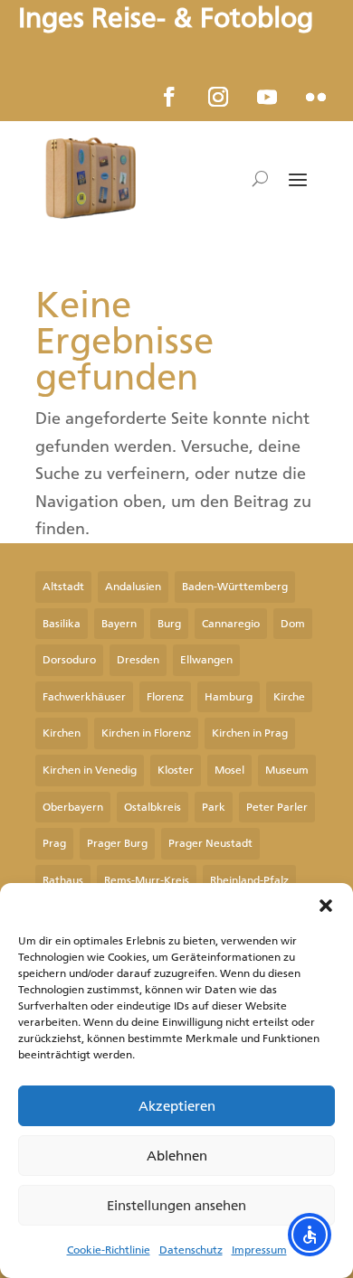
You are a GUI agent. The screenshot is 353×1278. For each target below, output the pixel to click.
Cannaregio (231, 623)
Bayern (119, 623)
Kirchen (62, 733)
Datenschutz (191, 1250)
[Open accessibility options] (309, 1234)
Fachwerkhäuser (84, 697)
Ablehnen (177, 1156)
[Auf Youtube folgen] (267, 97)
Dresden (138, 659)
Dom (293, 623)
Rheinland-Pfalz (249, 880)
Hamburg (229, 697)
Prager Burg (117, 843)
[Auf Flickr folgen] (316, 97)
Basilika (62, 623)
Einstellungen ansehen (176, 1206)
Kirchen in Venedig (90, 770)
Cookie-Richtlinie (108, 1250)
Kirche (289, 697)
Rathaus (63, 880)
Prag (54, 843)
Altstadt (63, 586)
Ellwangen (206, 659)
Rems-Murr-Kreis (146, 880)
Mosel (229, 770)
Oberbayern (73, 807)
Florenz (165, 697)
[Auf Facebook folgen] (169, 97)
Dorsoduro (69, 659)
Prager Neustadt (210, 843)
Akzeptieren (176, 1106)
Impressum (259, 1250)
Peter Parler (277, 807)
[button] (326, 906)
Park (213, 807)
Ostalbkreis (152, 807)
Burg (169, 623)
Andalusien (133, 586)
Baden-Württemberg (235, 586)
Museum (287, 770)
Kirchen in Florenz (146, 733)
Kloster (175, 770)
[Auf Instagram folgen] (218, 97)
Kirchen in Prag (250, 733)
